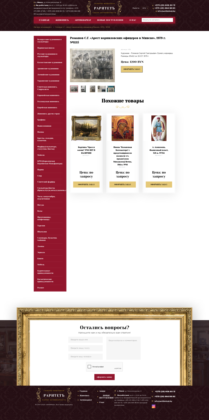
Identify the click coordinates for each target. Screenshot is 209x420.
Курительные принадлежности (45, 272)
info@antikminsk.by (166, 11)
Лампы (40, 246)
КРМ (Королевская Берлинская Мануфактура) (49, 162)
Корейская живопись (47, 107)
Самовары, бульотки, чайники (47, 239)
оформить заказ (131, 69)
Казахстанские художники (49, 62)
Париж (40, 170)
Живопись (62, 20)
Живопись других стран (48, 114)
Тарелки (41, 226)
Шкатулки (42, 232)
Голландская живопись (48, 101)
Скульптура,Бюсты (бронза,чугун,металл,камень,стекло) (50, 189)
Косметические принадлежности (45, 280)
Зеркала (41, 252)
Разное (40, 288)
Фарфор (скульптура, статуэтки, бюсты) (47, 148)
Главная (44, 20)
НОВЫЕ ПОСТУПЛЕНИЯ (110, 20)
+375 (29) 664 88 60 (165, 8)
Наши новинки (44, 126)
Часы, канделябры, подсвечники (46, 197)
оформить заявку (104, 377)
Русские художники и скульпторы (47, 55)
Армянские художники (48, 69)
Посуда (40, 205)
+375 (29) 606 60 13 (164, 5)
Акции (102, 391)
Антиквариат (83, 20)
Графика (41, 120)
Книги (40, 258)
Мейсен (41, 155)
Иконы (40, 132)
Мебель (40, 265)
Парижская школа (45, 48)
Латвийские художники (48, 75)
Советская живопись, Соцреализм (47, 88)
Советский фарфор (46, 182)
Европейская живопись (48, 95)
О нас (132, 20)
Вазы (39, 211)
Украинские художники (48, 81)
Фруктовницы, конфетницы (44, 218)
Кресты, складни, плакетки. (45, 139)
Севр (39, 176)
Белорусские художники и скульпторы (49, 40)
